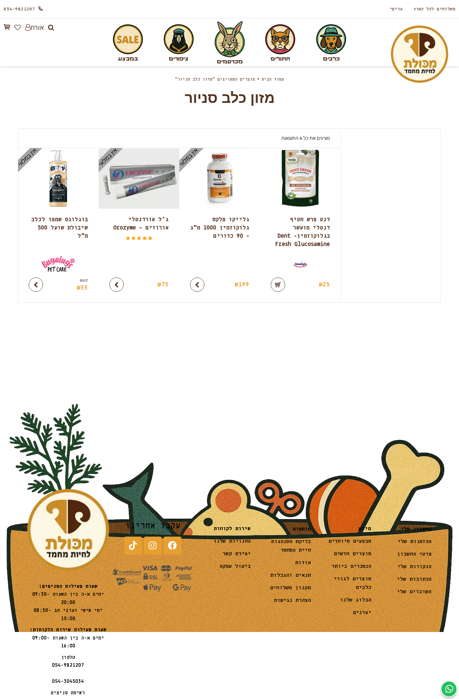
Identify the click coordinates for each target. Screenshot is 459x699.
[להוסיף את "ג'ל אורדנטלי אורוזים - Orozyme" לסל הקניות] (116, 284)
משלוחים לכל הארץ (434, 9)
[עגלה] (6, 27)
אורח (37, 27)
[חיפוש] (51, 27)
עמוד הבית (272, 79)
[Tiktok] (133, 546)
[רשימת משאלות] (17, 27)
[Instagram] (153, 546)
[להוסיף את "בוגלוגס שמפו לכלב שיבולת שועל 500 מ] (36, 284)
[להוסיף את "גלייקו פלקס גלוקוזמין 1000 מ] (197, 284)
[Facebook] (172, 546)
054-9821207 (19, 9)
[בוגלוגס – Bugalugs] (58, 264)
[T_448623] (300, 264)
